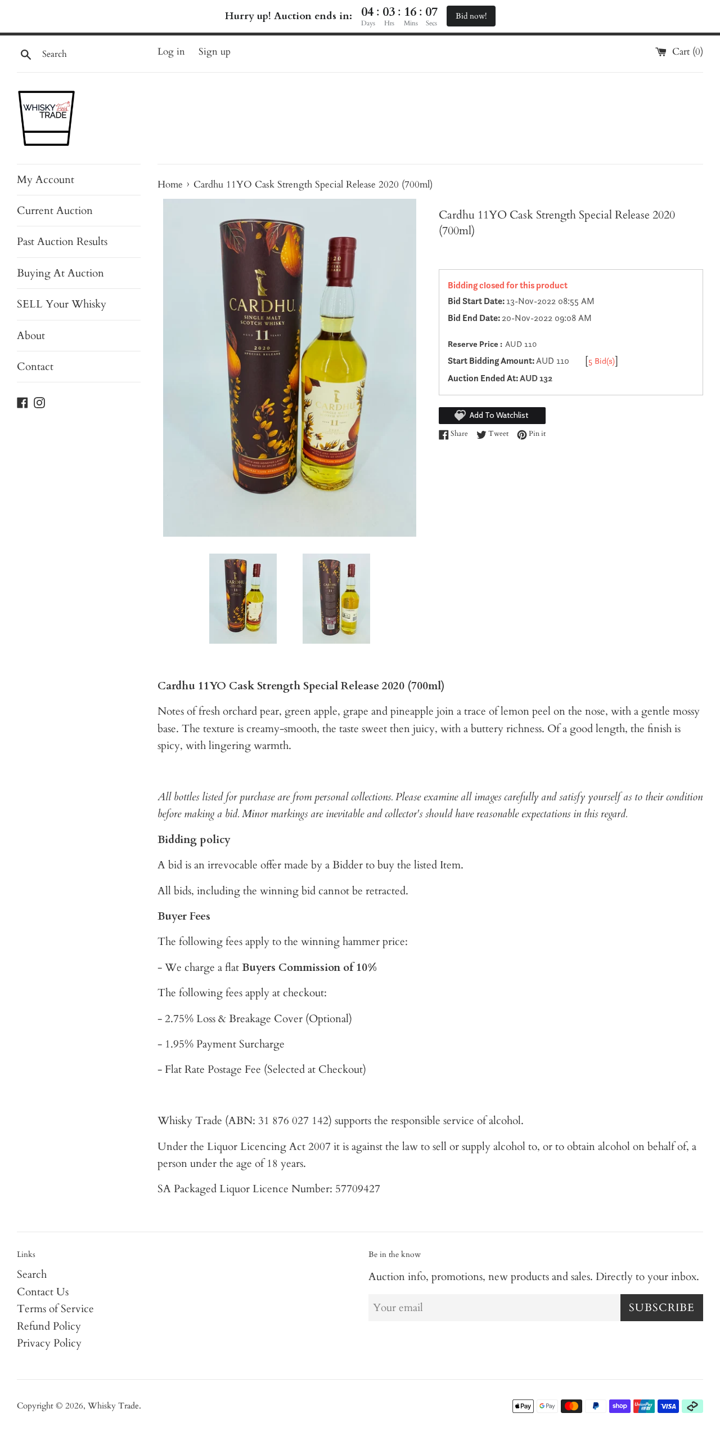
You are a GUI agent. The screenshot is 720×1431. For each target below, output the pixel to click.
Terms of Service (55, 1308)
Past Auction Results (62, 241)
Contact (35, 366)
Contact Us (43, 1292)
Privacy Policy (49, 1343)
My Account (45, 179)
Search (32, 1274)
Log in (171, 51)
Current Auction (55, 210)
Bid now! (471, 16)
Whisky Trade (113, 1406)
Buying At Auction (60, 273)
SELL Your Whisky (61, 304)
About (31, 335)
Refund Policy (49, 1326)
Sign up (215, 51)
